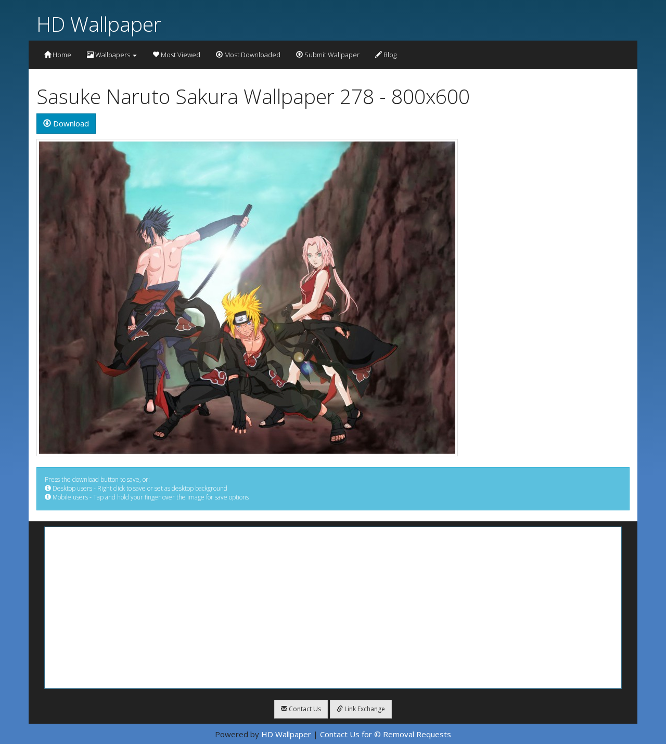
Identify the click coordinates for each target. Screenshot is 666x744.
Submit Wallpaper (331, 54)
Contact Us (304, 708)
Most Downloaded (251, 54)
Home (61, 54)
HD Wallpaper (98, 23)
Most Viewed (179, 54)
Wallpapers (113, 54)
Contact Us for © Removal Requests (385, 734)
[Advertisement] (333, 608)
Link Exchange (364, 708)
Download (70, 123)
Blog (389, 54)
